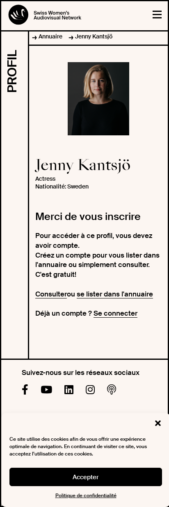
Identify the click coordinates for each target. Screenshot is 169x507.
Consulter (51, 293)
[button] (158, 423)
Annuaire (50, 36)
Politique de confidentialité (85, 495)
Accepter (86, 477)
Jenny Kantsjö (93, 36)
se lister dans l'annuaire (115, 293)
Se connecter (115, 313)
